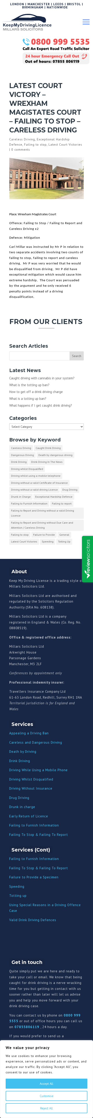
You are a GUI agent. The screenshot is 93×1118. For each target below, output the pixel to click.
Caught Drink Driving (48, 448)
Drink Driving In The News (47, 462)
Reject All (46, 1108)
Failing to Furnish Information (29, 503)
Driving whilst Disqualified (27, 469)
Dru (12, 807)
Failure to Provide (44, 534)
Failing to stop (35, 144)
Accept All (46, 1084)
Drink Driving (19, 462)
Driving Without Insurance (30, 788)
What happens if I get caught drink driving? (40, 405)
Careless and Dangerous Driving (35, 742)
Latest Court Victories (65, 144)
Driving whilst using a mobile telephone (35, 475)
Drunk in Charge (21, 496)
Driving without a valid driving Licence (34, 489)
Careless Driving (22, 139)
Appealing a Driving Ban (29, 733)
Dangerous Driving (22, 455)
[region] (46, 1079)
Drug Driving (69, 489)
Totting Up (64, 541)
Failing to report (62, 503)
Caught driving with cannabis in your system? (41, 378)
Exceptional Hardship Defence (53, 496)
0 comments (20, 149)
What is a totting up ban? (27, 398)
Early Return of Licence (28, 816)
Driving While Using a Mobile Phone (38, 770)
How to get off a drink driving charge (36, 392)
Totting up (18, 895)
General (64, 534)
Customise (46, 1096)
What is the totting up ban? (29, 385)
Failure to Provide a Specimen (33, 877)
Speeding (47, 541)
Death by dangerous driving (55, 455)
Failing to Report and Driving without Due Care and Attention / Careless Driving (42, 525)
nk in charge (25, 807)
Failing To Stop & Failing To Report (38, 834)
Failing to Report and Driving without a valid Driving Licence (42, 513)
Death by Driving (22, 751)
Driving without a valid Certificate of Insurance (39, 482)
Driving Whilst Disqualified (31, 779)
